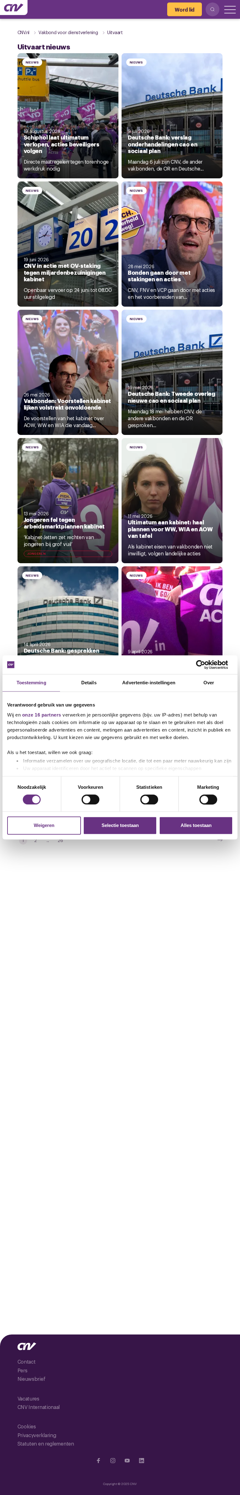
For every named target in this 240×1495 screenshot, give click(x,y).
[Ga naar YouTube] (127, 1460)
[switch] (90, 799)
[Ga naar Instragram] (112, 1460)
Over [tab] (208, 682)
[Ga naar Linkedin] (141, 1460)
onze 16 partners (41, 714)
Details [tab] (89, 682)
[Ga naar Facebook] (98, 1460)
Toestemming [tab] (31, 682)
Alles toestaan (196, 825)
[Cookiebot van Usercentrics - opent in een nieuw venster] (205, 664)
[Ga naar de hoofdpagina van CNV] (13, 7)
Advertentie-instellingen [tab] (148, 682)
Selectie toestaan (120, 825)
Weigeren (44, 825)
